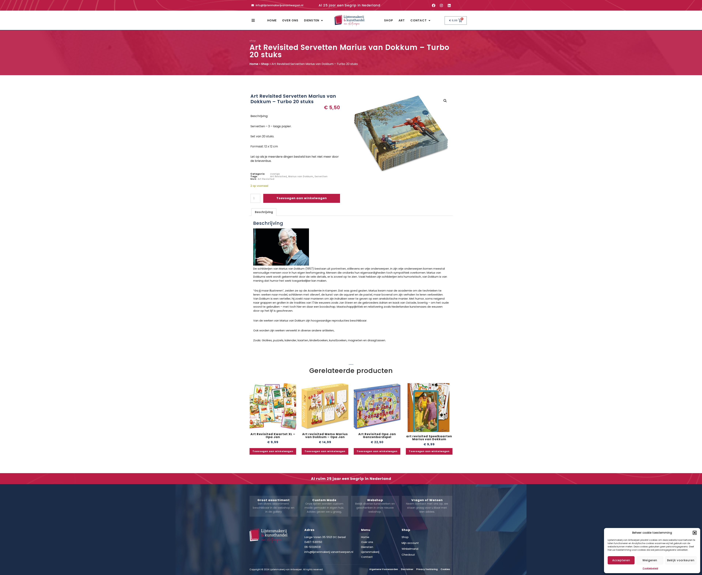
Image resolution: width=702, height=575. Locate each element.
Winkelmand (410, 549)
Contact (418, 20)
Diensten (311, 20)
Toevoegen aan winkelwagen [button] (272, 451)
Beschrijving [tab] (264, 212)
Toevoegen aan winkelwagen (301, 198)
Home (272, 20)
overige (275, 173)
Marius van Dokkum (300, 176)
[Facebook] (433, 5)
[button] (695, 533)
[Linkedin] (449, 5)
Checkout (408, 555)
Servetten (321, 176)
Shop (388, 20)
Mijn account (410, 543)
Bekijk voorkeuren (681, 560)
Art (402, 20)
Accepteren (621, 560)
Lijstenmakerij (370, 552)
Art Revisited (278, 176)
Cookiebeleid (650, 568)
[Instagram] (441, 5)
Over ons (290, 20)
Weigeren (649, 560)
